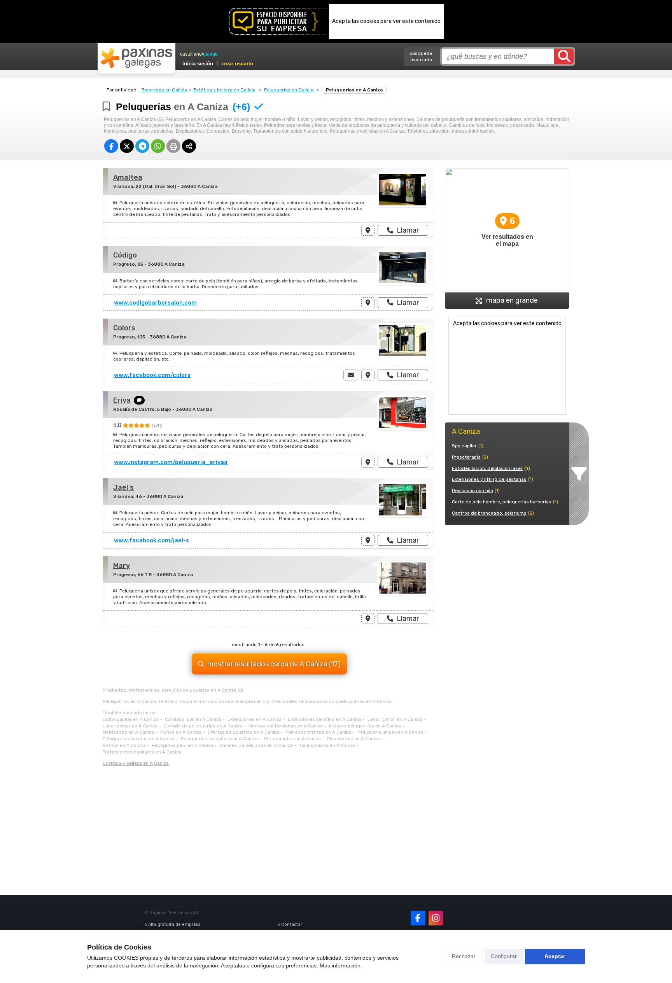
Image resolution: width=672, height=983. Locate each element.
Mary (121, 565)
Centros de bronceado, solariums (489, 513)
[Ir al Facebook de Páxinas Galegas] (418, 918)
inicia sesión (197, 64)
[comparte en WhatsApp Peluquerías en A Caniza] (158, 146)
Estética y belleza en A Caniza (136, 763)
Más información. (341, 965)
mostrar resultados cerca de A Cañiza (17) (274, 664)
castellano (191, 54)
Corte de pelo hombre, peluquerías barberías (501, 502)
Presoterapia (466, 457)
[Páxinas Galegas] (136, 58)
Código (125, 255)
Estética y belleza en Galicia (224, 90)
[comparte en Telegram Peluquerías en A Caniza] (142, 146)
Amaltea (127, 177)
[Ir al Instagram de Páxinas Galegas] (436, 918)
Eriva (122, 400)
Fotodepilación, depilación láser (487, 468)
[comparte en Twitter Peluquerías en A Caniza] (127, 146)
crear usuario (237, 64)
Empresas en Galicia (164, 90)
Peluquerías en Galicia (288, 90)
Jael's (123, 487)
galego (210, 54)
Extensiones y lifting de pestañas (489, 479)
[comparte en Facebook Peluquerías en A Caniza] (111, 146)
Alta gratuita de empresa (174, 924)
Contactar (291, 924)
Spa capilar (464, 446)
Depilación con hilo (472, 490)
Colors (124, 328)
